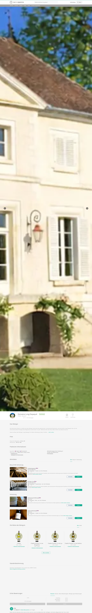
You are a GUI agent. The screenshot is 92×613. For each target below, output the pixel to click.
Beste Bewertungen (63, 593)
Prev (5, 208)
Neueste (52, 593)
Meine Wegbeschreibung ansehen (17, 569)
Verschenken (70, 476)
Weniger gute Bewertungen (75, 593)
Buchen (78, 476)
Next (87, 208)
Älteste (56, 593)
